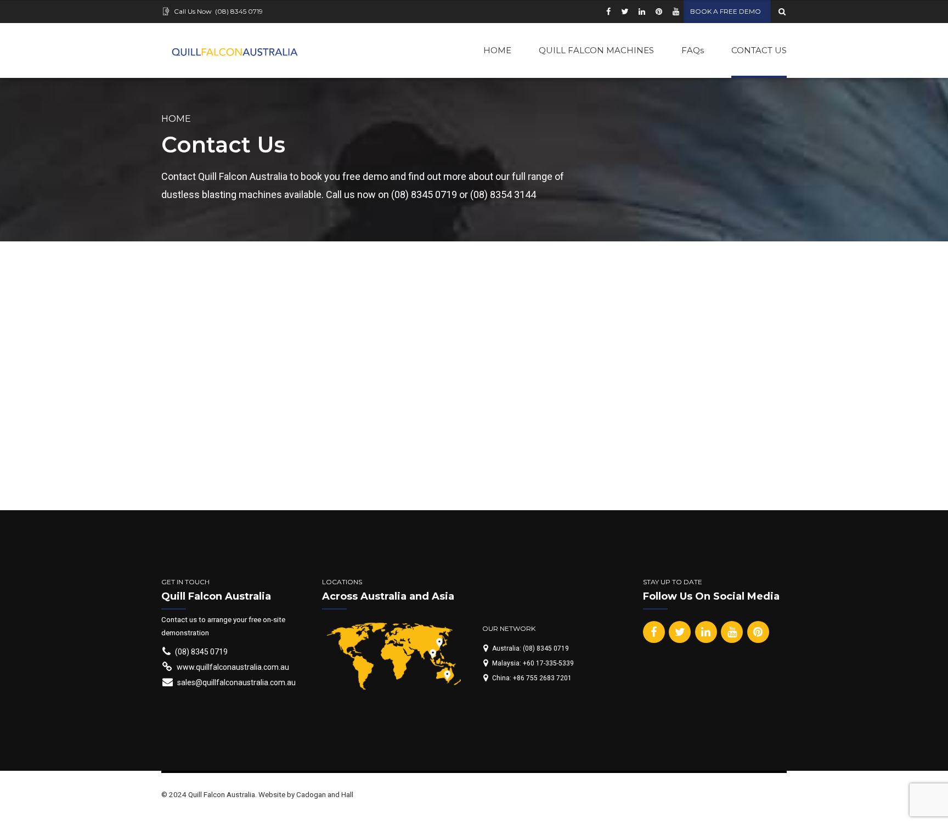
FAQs (692, 50)
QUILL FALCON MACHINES (596, 50)
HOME (497, 50)
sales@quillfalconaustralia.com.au (325, 378)
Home (176, 118)
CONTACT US (759, 50)
